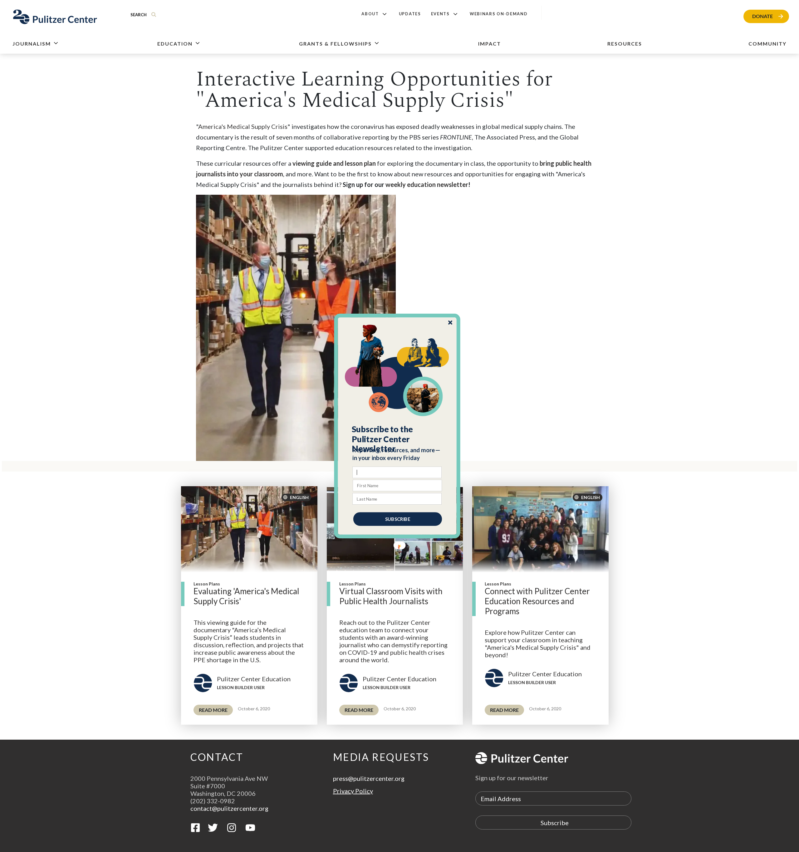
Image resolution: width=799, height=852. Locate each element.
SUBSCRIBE (397, 519)
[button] (397, 439)
